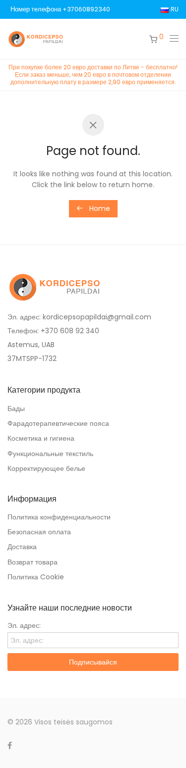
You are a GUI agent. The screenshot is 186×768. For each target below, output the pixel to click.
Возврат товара (32, 562)
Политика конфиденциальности (59, 517)
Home (98, 208)
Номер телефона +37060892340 (60, 9)
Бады (16, 408)
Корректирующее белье (46, 468)
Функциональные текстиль (50, 454)
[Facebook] (9, 745)
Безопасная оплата (39, 532)
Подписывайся (93, 662)
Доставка (22, 547)
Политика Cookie (35, 577)
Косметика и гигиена (40, 438)
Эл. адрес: (24, 625)
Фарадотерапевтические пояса (58, 423)
